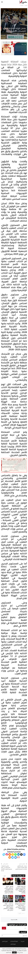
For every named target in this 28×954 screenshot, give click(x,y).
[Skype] (4, 854)
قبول (14, 952)
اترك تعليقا (13, 919)
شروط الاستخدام (14, 941)
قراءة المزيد (8, 952)
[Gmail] (18, 857)
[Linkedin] (18, 854)
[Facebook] (24, 854)
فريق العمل (5, 941)
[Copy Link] (12, 854)
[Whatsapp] (15, 854)
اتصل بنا (22, 941)
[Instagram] (6, 854)
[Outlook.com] (15, 857)
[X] (21, 854)
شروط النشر (13, 944)
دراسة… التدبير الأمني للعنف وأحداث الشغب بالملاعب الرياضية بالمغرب (21, 867)
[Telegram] (12, 857)
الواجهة (24, 878)
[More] (9, 857)
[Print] (9, 854)
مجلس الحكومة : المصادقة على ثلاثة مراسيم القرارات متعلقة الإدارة (6, 868)
